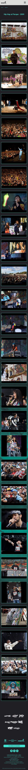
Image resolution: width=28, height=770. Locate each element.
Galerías (6, 7)
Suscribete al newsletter (14, 746)
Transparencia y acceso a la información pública (14, 761)
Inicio (2, 7)
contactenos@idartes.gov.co (14, 759)
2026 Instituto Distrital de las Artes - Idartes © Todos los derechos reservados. (14, 768)
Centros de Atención (14, 758)
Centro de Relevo (14, 764)
